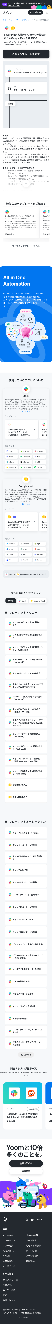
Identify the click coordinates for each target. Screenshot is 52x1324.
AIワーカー (8, 1235)
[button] (47, 12)
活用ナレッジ (9, 1300)
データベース (9, 1265)
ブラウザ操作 (32, 1255)
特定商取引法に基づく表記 (31, 1313)
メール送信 (31, 1240)
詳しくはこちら (14, 5)
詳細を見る (9, 234)
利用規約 (15, 1310)
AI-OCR (6, 1255)
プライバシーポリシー (29, 1310)
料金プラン (8, 1284)
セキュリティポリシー (11, 1313)
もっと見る (26, 1055)
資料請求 (26, 1171)
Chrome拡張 (32, 1235)
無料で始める (26, 1163)
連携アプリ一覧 (10, 1279)
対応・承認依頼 (33, 1245)
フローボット (9, 1240)
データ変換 (31, 1250)
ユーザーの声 (9, 1289)
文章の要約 (8, 1260)
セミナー (7, 1295)
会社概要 (6, 1310)
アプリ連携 (8, 1245)
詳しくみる (26, 412)
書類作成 (30, 1260)
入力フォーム (9, 1250)
